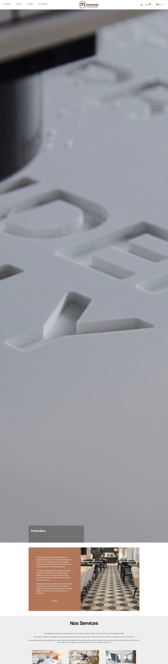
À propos (19, 4)
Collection (8, 4)
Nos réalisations (43, 4)
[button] (141, 4)
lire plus (54, 601)
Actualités (30, 4)
